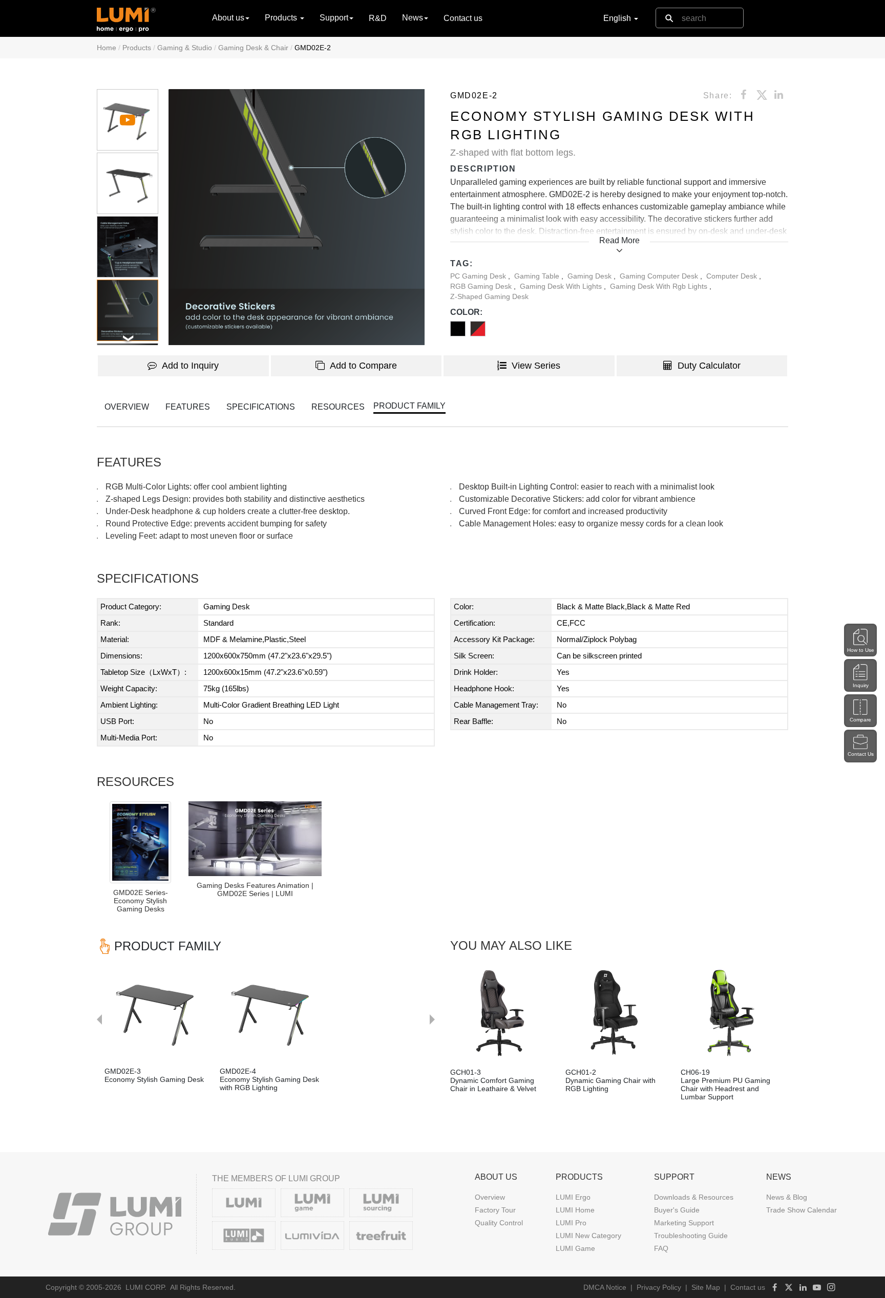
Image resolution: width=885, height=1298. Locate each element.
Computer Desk (732, 276)
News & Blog (786, 1197)
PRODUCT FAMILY (409, 405)
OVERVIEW (126, 406)
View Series (536, 365)
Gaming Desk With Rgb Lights (659, 286)
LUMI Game (575, 1248)
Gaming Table (537, 276)
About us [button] (228, 17)
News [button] (412, 17)
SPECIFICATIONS (260, 406)
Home (106, 48)
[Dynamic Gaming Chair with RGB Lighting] (615, 1013)
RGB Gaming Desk (482, 286)
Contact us (463, 18)
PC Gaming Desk (479, 276)
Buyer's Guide (677, 1210)
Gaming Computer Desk (660, 276)
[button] (296, 217)
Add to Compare (363, 365)
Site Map (705, 1287)
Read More (619, 240)
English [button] (618, 18)
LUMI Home (575, 1210)
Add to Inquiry (190, 365)
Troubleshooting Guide (691, 1235)
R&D (378, 18)
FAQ (661, 1248)
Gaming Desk (590, 276)
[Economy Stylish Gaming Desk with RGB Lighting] (296, 1012)
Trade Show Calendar (801, 1210)
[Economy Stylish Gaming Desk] (181, 1012)
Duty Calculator (709, 365)
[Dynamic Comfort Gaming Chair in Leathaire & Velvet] (500, 1013)
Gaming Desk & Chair (253, 48)
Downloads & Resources (693, 1197)
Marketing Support (684, 1223)
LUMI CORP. (145, 1287)
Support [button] (334, 17)
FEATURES (187, 406)
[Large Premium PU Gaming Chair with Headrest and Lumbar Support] (731, 1013)
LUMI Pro (571, 1223)
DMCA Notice (604, 1287)
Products (136, 48)
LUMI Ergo (573, 1197)
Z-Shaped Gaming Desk (489, 296)
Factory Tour (495, 1210)
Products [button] (282, 17)
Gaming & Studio (184, 48)
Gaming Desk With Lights (562, 286)
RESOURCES (338, 406)
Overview (490, 1197)
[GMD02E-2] (255, 838)
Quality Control (499, 1223)
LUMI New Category (588, 1235)
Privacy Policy (659, 1287)
